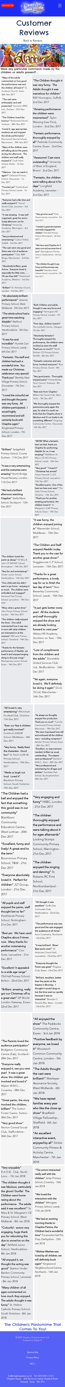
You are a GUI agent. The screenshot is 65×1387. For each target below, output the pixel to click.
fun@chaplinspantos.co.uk (20, 1375)
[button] (60, 5)
